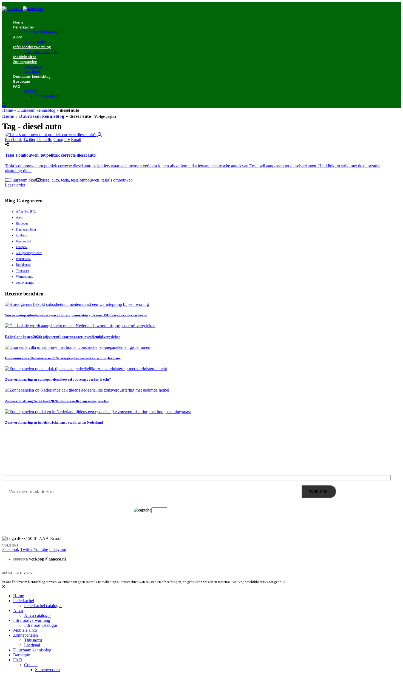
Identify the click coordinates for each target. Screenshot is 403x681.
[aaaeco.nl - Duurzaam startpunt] (22, 8)
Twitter (29, 139)
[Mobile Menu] (4, 105)
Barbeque (21, 81)
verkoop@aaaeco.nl (47, 559)
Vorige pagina (105, 116)
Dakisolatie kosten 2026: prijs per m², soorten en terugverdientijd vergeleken (62, 337)
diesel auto (50, 180)
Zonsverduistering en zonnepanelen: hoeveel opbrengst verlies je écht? (58, 379)
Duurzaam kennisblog (31, 76)
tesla (65, 180)
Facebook (13, 139)
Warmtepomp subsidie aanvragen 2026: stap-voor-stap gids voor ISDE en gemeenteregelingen (76, 315)
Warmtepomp (24, 276)
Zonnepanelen (25, 61)
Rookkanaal (23, 265)
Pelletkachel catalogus (43, 32)
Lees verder (15, 185)
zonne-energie (25, 283)
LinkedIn (44, 139)
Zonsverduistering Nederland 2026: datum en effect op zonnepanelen (56, 401)
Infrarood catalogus (41, 51)
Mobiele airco (25, 630)
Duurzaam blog (22, 180)
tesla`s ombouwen (117, 180)
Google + (61, 139)
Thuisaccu (33, 66)
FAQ (16, 86)
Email (76, 139)
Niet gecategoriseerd (29, 253)
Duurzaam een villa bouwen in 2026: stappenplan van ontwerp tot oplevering (63, 358)
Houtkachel (23, 241)
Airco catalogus (37, 615)
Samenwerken (47, 96)
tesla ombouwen (85, 180)
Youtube (40, 549)
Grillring (21, 235)
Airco (17, 37)
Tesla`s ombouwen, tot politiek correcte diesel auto (50, 155)
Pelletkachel (23, 27)
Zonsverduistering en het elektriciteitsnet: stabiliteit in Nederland (54, 422)
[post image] (201, 134)
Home (7, 110)
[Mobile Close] (3, 586)
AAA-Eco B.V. (26, 212)
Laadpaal (21, 247)
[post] (77, 304)
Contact (31, 91)
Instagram (57, 549)
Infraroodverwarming (32, 46)
